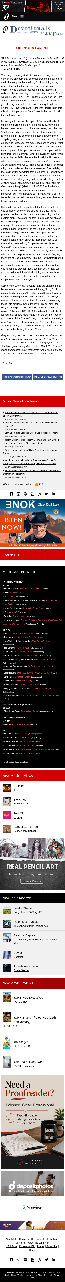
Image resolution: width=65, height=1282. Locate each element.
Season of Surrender (25, 830)
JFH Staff (21, 1242)
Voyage (18, 817)
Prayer (40, 1246)
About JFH (11, 1239)
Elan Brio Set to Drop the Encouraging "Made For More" (32, 433)
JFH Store (11, 1246)
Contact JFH (26, 1239)
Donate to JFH (27, 1246)
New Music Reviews (18, 775)
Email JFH (40, 1239)
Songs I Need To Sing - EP (28, 912)
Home (32, 1250)
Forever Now (21, 803)
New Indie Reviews (17, 898)
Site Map (53, 1239)
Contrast (18, 956)
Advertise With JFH (38, 1242)
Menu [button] (15, 16)
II (14, 790)
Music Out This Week (19, 572)
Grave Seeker (21, 970)
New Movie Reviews (18, 983)
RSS (40, 484)
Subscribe (52, 1246)
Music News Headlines (20, 401)
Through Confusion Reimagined (31, 925)
